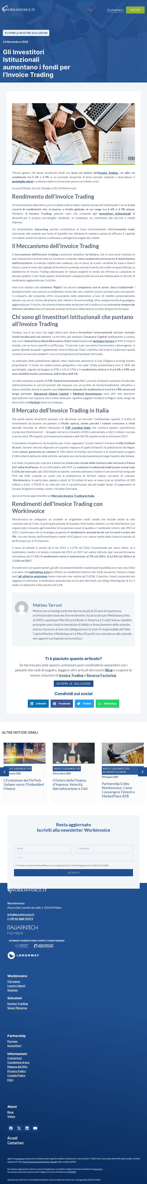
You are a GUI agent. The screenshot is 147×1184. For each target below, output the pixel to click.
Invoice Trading (17, 1003)
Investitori (14, 1045)
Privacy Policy (42, 865)
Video (11, 1116)
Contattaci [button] (115, 10)
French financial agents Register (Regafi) (39, 1161)
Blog (10, 1112)
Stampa (12, 990)
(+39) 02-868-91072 (20, 918)
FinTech (35, 402)
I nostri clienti (16, 985)
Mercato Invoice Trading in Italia (73, 495)
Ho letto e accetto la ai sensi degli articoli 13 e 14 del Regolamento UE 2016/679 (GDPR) (63, 865)
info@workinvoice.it (20, 914)
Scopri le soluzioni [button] (73, 683)
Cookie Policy (16, 1075)
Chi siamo (13, 981)
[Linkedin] (27, 1128)
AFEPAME (72, 1172)
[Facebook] (11, 1128)
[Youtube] (35, 1128)
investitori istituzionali (115, 213)
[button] (38, 704)
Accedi (12, 1138)
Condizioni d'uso (18, 1062)
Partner (12, 1041)
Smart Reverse (17, 1007)
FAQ (10, 1080)
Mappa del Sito (17, 1066)
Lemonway (20, 1158)
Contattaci (14, 1058)
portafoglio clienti (22, 181)
